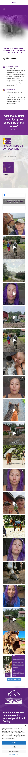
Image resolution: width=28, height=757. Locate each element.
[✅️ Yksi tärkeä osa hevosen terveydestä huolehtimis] (14, 573)
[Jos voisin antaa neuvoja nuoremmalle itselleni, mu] (14, 596)
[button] (25, 725)
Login (14, 3)
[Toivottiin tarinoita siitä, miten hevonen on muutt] (14, 410)
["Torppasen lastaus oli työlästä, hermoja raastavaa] (14, 317)
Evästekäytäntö (9, 755)
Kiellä (14, 747)
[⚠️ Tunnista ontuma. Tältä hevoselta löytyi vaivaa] (14, 340)
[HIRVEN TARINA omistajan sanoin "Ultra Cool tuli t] (14, 619)
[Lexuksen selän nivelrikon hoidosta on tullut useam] (14, 294)
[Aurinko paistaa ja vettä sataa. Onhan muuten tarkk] (14, 270)
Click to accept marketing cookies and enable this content (14, 201)
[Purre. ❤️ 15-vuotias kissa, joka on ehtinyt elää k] (14, 363)
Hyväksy (14, 743)
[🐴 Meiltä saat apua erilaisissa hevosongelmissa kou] (14, 666)
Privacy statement (17, 755)
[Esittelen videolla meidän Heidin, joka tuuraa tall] (14, 503)
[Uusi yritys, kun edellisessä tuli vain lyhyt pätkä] (14, 480)
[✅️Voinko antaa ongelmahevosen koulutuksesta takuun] (14, 387)
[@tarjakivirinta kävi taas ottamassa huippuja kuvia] (14, 526)
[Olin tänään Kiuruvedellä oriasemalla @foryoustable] (14, 642)
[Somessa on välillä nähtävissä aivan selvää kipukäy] (14, 549)
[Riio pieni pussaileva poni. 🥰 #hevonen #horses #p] (14, 224)
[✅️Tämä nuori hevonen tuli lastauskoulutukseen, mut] (14, 433)
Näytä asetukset (14, 751)
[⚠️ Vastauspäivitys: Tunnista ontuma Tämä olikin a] (14, 247)
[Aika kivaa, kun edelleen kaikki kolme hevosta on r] (14, 456)
